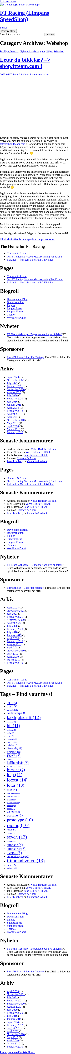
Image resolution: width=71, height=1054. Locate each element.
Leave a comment (39, 74)
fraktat (11, 239)
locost (17, 780)
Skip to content (8, 1)
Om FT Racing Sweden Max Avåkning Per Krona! (35, 256)
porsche (15, 815)
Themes (11, 314)
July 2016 (12, 401)
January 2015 (14, 404)
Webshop (59, 51)
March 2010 (13, 429)
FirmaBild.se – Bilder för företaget (25, 357)
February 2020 (15, 398)
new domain (13, 793)
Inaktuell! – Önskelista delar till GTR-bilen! (30, 259)
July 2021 (12, 383)
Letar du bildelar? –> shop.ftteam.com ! (25, 63)
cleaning (12, 742)
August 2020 (14, 392)
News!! (14, 51)
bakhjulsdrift (24, 717)
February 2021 (15, 386)
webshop (50, 239)
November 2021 (16, 380)
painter (11, 809)
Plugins (11, 305)
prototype (20, 819)
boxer (10, 736)
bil (13, 725)
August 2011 (14, 413)
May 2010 (12, 423)
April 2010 (13, 426)
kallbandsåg (18, 762)
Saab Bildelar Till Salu (36, 455)
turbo (11, 865)
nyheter (33, 239)
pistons (13, 811)
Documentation (15, 302)
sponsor (15, 845)
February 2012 (15, 410)
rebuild (12, 829)
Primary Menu (8, 31)
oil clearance (13, 803)
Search (3, 27)
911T (12, 706)
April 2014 (13, 407)
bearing (11, 722)
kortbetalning (22, 239)
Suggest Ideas (14, 308)
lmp (14, 774)
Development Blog (17, 299)
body (10, 733)
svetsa (14, 853)
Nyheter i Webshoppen (32, 51)
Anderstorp (16, 713)
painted (11, 806)
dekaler (12, 745)
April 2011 (13, 416)
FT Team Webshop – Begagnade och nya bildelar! (34, 334)
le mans (16, 770)
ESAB (14, 755)
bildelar (4, 239)
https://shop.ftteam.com (12, 143)
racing (18, 825)
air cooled (12, 710)
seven (17, 837)
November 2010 (16, 420)
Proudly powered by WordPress (17, 1052)
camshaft (12, 739)
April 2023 (13, 377)
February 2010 (15, 432)
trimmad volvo (26, 860)
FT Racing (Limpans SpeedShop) (24, 16)
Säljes (49, 51)
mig (12, 789)
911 (12, 703)
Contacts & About (17, 253)
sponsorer (16, 848)
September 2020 (16, 389)
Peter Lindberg (21, 74)
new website (13, 796)
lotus (15, 785)
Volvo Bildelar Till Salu (44, 449)
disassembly (14, 748)
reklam (11, 833)
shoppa (41, 239)
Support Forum (15, 311)
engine (14, 752)
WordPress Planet (16, 317)
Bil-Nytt (4, 51)
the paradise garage (18, 856)
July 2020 (12, 395)
